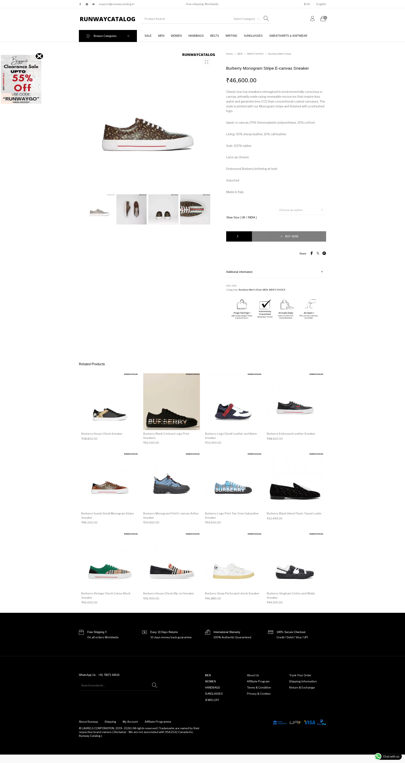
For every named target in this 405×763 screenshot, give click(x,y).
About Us (253, 675)
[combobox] (246, 19)
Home (229, 53)
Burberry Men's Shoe (279, 53)
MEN (240, 53)
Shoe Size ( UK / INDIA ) (241, 217)
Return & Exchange (302, 687)
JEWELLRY (212, 700)
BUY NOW (291, 236)
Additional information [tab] (239, 271)
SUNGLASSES (214, 693)
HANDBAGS (212, 687)
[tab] (276, 271)
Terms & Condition (259, 687)
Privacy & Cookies (259, 693)
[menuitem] (307, 4)
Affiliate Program (258, 681)
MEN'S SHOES (255, 53)
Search (154, 685)
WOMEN (210, 681)
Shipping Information (303, 681)
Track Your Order (300, 675)
